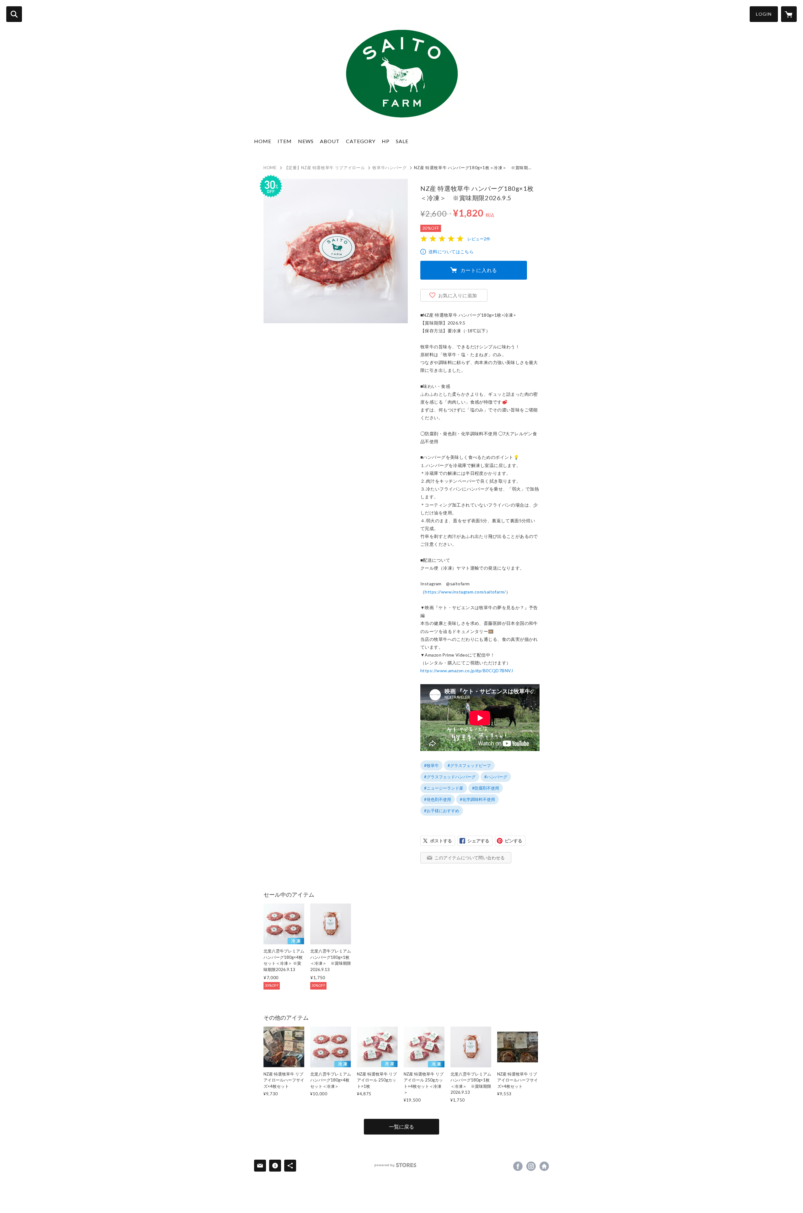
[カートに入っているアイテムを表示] (789, 14)
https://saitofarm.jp (544, 1166)
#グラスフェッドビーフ (469, 765)
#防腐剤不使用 (485, 788)
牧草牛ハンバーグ (389, 167)
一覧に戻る (401, 1127)
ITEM (285, 141)
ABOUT (330, 141)
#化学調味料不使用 (477, 799)
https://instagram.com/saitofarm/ (531, 1166)
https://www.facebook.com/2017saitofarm (518, 1166)
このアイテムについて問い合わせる (469, 857)
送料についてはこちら (451, 251)
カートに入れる (478, 270)
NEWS (306, 141)
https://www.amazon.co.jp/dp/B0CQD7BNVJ (466, 670)
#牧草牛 (431, 765)
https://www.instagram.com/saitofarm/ (465, 591)
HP (386, 141)
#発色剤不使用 (437, 799)
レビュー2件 (478, 238)
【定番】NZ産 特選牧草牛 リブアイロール (324, 167)
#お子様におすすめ (441, 810)
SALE (402, 141)
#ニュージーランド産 (443, 788)
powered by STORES (395, 1165)
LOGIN (764, 14)
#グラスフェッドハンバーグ (450, 776)
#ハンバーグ (495, 776)
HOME (262, 141)
